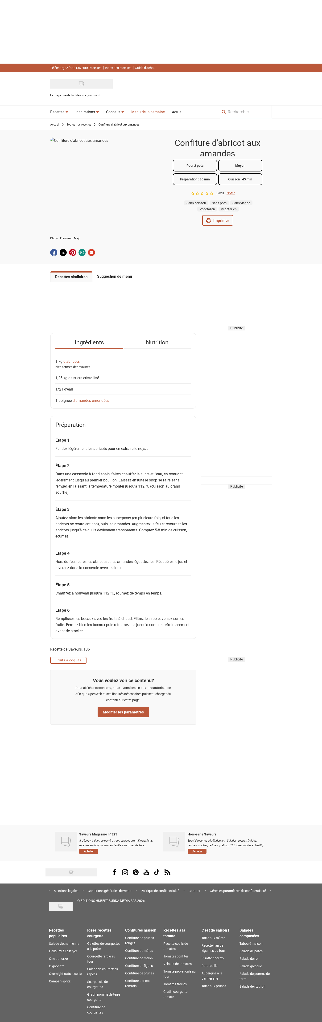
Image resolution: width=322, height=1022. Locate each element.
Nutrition (157, 342)
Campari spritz (59, 981)
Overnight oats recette (65, 973)
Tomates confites (176, 956)
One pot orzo (58, 958)
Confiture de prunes (139, 973)
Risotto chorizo (213, 958)
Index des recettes (118, 67)
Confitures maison (140, 930)
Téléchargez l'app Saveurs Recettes (75, 67)
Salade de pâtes (251, 951)
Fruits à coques (68, 660)
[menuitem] (59, 112)
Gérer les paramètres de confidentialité (238, 890)
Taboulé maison (251, 943)
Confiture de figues (139, 965)
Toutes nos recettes (79, 124)
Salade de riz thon (252, 986)
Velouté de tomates (177, 963)
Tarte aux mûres (213, 938)
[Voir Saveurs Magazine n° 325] (66, 841)
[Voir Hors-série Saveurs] (174, 841)
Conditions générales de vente (109, 890)
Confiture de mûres (139, 950)
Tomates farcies (175, 984)
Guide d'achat (145, 67)
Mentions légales (66, 890)
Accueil (54, 124)
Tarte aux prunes (214, 986)
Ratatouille (209, 965)
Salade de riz (248, 958)
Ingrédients (89, 342)
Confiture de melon (139, 958)
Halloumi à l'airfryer (63, 951)
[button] (217, 220)
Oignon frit (57, 966)
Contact (194, 890)
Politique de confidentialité (160, 890)
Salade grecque (250, 966)
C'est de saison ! (215, 930)
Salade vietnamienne (64, 943)
